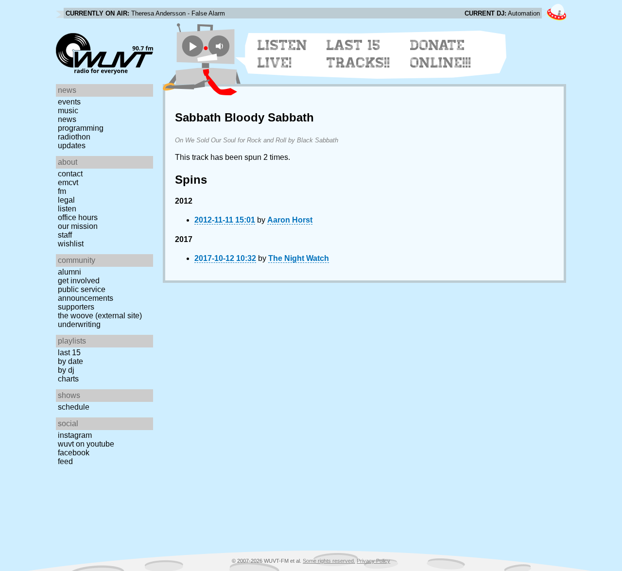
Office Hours (78, 217)
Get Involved (79, 281)
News (67, 119)
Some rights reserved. (329, 561)
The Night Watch (298, 258)
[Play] (193, 46)
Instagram (75, 435)
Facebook (73, 453)
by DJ (66, 370)
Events (69, 102)
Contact (70, 174)
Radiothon (74, 137)
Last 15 (69, 352)
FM (62, 191)
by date (70, 361)
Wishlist (71, 244)
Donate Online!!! (440, 53)
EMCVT (68, 182)
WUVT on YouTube (86, 444)
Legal (66, 200)
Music (68, 110)
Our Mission (78, 226)
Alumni (69, 272)
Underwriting (79, 324)
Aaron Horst (289, 220)
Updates (72, 145)
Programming (81, 128)
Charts (68, 379)
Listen (67, 209)
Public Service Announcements (85, 293)
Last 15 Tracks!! (358, 53)
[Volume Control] (220, 46)
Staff (65, 235)
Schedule (73, 407)
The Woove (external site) (100, 315)
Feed (65, 461)
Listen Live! (283, 53)
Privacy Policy (373, 561)
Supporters (76, 307)
